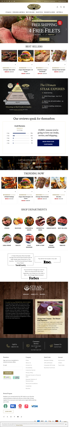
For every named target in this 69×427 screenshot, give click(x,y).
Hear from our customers (48, 143)
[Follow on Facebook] (4, 416)
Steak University (62, 1)
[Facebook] (4, 1)
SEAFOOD (18, 228)
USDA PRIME (7, 245)
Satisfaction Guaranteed (49, 1)
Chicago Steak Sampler (58, 69)
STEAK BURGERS (51, 246)
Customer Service (30, 370)
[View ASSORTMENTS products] (51, 221)
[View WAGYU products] (18, 238)
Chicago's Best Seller (9, 69)
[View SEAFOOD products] (18, 221)
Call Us (14, 344)
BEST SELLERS (30, 12)
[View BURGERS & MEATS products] (29, 221)
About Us (38, 1)
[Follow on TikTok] (21, 416)
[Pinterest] (7, 1)
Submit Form (57, 347)
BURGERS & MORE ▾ (19, 12)
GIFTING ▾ (59, 12)
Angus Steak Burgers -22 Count (26, 70)
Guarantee (28, 386)
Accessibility (29, 367)
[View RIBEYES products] (62, 238)
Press (27, 360)
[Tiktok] (11, 1)
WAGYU (17, 245)
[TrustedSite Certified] (7, 377)
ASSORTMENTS (51, 228)
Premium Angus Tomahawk (42, 70)
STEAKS (6, 228)
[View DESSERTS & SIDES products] (40, 221)
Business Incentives (49, 367)
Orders (60, 362)
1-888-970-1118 (14, 347)
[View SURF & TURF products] (40, 238)
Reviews (28, 388)
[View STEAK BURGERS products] (51, 238)
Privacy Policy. (19, 425)
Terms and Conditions (32, 383)
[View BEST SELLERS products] (62, 221)
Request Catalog (48, 360)
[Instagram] (9, 1)
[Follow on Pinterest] (14, 416)
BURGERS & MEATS (29, 229)
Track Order (61, 365)
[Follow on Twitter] (7, 416)
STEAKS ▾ (8, 12)
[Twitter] (2, 1)
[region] (34, 29)
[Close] (65, 424)
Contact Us (57, 344)
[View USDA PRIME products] (7, 238)
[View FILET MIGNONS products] (29, 238)
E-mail (5, 365)
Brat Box (58, 196)
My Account (61, 360)
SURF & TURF (40, 245)
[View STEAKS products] (7, 221)
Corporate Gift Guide (49, 365)
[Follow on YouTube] (18, 416)
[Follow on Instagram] (11, 416)
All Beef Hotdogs (9, 196)
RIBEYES (62, 245)
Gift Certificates (48, 362)
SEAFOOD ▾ (39, 12)
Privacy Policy (29, 372)
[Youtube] (14, 1)
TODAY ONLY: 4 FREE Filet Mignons (34, 15)
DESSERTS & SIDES (49, 12)
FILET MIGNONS (29, 246)
